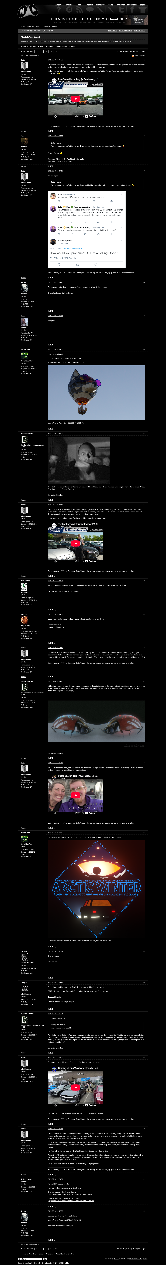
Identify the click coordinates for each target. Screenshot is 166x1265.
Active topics (112, 31)
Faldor (23, 136)
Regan (23, 282)
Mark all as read (139, 31)
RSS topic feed (140, 56)
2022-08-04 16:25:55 (55, 1129)
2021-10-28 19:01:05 (55, 1014)
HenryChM (25, 349)
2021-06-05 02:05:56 (55, 60)
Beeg (23, 316)
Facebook (60, 627)
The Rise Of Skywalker (76, 159)
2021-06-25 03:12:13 (55, 648)
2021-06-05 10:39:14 (55, 136)
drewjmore (25, 581)
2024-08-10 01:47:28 (55, 1211)
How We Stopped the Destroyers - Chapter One (90, 1151)
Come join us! (126, 41)
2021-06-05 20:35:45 (55, 282)
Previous (30, 52)
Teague (24, 982)
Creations (49, 46)
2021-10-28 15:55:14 (55, 982)
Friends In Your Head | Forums (32, 46)
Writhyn (24, 951)
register (132, 52)
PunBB (116, 1259)
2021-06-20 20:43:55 (55, 433)
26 (51, 52)
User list (30, 26)
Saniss (24, 614)
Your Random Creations (65, 46)
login (126, 52)
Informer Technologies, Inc (138, 1259)
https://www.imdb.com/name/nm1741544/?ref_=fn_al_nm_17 (71, 1201)
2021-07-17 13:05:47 (55, 763)
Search (39, 26)
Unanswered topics (125, 31)
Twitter (59, 161)
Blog (70, 161)
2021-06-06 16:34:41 (55, 316)
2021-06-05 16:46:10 (55, 171)
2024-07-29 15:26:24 (55, 1179)
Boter (23, 60)
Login (54, 26)
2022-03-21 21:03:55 (55, 1057)
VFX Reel (51, 161)
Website (23, 131)
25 (46, 52)
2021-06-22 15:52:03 (55, 581)
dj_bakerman (26, 1179)
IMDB (65, 161)
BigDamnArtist (27, 433)
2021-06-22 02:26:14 (55, 505)
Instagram (52, 627)
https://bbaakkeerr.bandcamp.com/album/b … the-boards (70, 1194)
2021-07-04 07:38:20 (55, 681)
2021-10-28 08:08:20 (55, 832)
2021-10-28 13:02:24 (55, 951)
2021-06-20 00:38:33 (55, 349)
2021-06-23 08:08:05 (55, 614)
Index (23, 26)
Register (46, 26)
